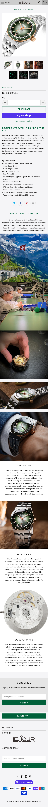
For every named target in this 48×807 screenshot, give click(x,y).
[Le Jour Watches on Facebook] (22, 777)
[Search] (39, 2)
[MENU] (1, 2)
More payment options (24, 121)
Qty (3, 98)
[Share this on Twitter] (14, 203)
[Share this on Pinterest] (26, 203)
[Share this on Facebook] (20, 203)
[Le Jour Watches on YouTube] (30, 777)
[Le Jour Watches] (24, 2)
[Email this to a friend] (33, 203)
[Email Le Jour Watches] (17, 777)
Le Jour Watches (18, 801)
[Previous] (4, 35)
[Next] (44, 35)
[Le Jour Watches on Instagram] (26, 777)
